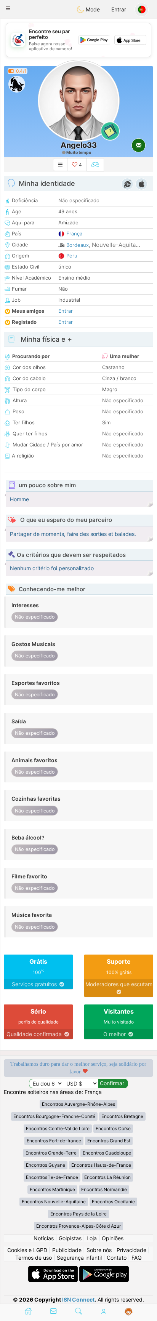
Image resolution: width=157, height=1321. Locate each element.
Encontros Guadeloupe (107, 1153)
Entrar (118, 9)
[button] (8, 8)
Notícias (44, 1238)
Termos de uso (33, 1257)
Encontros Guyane (45, 1165)
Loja (92, 1238)
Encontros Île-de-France (52, 1177)
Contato (117, 1257)
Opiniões (112, 1238)
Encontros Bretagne (122, 1116)
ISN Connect (78, 1299)
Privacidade (131, 1250)
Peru (71, 256)
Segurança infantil (79, 1257)
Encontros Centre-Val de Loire (58, 1128)
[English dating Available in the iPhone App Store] (53, 1269)
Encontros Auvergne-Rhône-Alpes (78, 1104)
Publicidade (67, 1250)
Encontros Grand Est (108, 1140)
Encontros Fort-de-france (54, 1140)
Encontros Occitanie (113, 1201)
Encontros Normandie (104, 1189)
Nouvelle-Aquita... (116, 244)
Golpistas (70, 1238)
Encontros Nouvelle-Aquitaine (54, 1201)
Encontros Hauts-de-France (101, 1165)
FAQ (136, 1257)
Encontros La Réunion (107, 1177)
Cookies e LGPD (27, 1250)
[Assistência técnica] (128, 1311)
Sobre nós (99, 1250)
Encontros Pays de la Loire (78, 1214)
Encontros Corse (113, 1128)
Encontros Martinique (52, 1189)
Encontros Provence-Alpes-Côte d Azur (78, 1226)
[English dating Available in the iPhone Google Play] (104, 1269)
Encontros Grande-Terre (51, 1153)
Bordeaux (77, 245)
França (74, 233)
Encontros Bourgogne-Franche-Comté (54, 1116)
